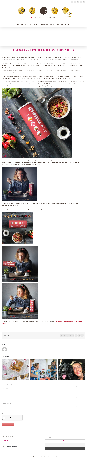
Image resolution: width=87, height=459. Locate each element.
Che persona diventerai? (43, 368)
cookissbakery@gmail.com (11, 447)
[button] (68, 24)
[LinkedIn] (10, 436)
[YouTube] (12, 436)
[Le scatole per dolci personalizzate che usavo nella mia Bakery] (15, 369)
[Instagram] (6, 436)
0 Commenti (18, 327)
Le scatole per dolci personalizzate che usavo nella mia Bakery (15, 367)
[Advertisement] (43, 36)
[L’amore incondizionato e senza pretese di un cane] (71, 369)
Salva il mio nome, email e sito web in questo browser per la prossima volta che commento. (25, 413)
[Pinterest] (8, 436)
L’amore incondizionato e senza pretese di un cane (71, 367)
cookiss (4, 327)
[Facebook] (3, 436)
